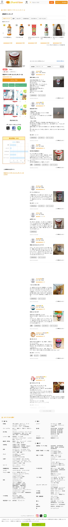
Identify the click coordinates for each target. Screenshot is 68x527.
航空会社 (53, 506)
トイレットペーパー (55, 450)
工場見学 (53, 426)
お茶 (24, 482)
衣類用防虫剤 (62, 469)
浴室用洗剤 (53, 466)
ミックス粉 (20, 436)
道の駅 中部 (53, 431)
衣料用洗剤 (53, 445)
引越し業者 (53, 501)
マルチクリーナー (55, 475)
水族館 (59, 423)
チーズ (27, 423)
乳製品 (4, 423)
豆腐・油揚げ (15, 434)
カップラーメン (16, 449)
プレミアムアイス (16, 466)
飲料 (4, 480)
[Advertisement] (47, 53)
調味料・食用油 (6, 441)
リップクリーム (54, 484)
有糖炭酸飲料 (23, 485)
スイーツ (5, 465)
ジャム (14, 442)
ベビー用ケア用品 (55, 482)
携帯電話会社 (54, 502)
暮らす (39, 443)
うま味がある (26, 18)
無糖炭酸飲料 (15, 485)
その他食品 (5, 495)
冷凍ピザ (28, 446)
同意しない (25, 524)
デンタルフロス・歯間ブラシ (57, 463)
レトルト (30, 438)
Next (64, 33)
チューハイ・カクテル (24, 473)
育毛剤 (63, 491)
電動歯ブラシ (62, 494)
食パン (14, 428)
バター (20, 426)
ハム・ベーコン (28, 431)
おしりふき (57, 481)
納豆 (30, 433)
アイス (23, 465)
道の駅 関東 (59, 429)
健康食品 (22, 468)
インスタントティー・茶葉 (18, 491)
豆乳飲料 (15, 493)
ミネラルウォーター (17, 480)
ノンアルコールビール (17, 475)
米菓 (24, 463)
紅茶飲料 (24, 484)
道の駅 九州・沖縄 (55, 434)
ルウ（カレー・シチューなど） (19, 438)
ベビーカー (53, 480)
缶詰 (14, 439)
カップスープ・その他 (26, 450)
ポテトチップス (27, 461)
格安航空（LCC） (60, 506)
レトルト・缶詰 (6, 436)
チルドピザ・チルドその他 (18, 457)
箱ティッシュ (54, 468)
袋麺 (18, 452)
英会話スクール (54, 504)
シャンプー (53, 458)
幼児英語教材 (62, 504)
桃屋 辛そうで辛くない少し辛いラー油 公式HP (14, 173)
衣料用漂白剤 (60, 445)
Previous (3, 33)
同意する (38, 524)
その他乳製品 (26, 426)
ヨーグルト (15, 425)
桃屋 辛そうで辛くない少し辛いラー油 (16, 10)
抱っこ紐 (61, 478)
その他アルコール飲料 (17, 478)
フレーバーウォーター (17, 481)
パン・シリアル (6, 428)
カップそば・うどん (25, 449)
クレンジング (62, 487)
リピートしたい (42, 18)
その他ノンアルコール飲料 (18, 476)
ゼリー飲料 (23, 487)
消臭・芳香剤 (61, 468)
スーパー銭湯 (54, 425)
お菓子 (4, 459)
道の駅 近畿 (59, 431)
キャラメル (24, 460)
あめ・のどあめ (25, 459)
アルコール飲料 (6, 472)
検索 (51, 2)
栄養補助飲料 (28, 492)
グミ (29, 460)
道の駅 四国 (59, 432)
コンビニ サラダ (25, 470)
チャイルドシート (61, 480)
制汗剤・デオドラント (56, 491)
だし (18, 441)
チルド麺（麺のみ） (17, 455)
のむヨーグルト (22, 425)
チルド (4, 454)
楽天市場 (5, 85)
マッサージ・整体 (55, 497)
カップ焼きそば (16, 450)
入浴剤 (59, 456)
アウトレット (61, 425)
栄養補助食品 (15, 468)
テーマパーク (54, 423)
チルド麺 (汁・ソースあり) (18, 454)
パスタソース (19, 439)
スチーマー (57, 493)
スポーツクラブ (54, 496)
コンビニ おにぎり (17, 470)
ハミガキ (53, 462)
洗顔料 (52, 455)
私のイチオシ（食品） (17, 495)
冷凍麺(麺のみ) (24, 447)
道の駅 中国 (53, 432)
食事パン (19, 428)
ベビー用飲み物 (54, 478)
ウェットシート (54, 472)
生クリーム (22, 423)
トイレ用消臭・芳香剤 (56, 452)
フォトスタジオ (54, 436)
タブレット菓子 (16, 461)
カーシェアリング (55, 508)
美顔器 (52, 493)
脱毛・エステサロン (55, 499)
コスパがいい (34, 18)
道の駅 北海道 (54, 428)
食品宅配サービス (7, 500)
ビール (14, 472)
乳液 (56, 489)
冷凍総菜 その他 (16, 446)
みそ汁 (14, 452)
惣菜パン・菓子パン (26, 428)
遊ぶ (38, 421)
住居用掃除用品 (54, 471)
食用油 (18, 442)
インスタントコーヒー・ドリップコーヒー (22, 489)
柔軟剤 (52, 447)
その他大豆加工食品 (24, 434)
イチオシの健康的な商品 (18, 497)
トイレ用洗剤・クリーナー (57, 453)
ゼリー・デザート (16, 465)
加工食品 (5, 431)
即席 (4, 449)
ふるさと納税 (61, 502)
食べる (5, 421)
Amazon (11, 85)
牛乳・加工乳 (15, 423)
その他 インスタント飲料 (18, 492)
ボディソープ (58, 455)
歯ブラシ (58, 462)
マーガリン (15, 426)
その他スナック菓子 (17, 463)
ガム (22, 461)
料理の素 (15, 436)
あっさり (19, 18)
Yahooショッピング (21, 85)
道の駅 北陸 (53, 429)
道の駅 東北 (60, 428)
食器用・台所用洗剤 (59, 447)
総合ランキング (6, 18)
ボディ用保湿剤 (54, 487)
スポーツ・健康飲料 (17, 482)
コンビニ (5, 470)
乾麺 (21, 452)
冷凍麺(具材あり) (16, 447)
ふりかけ (29, 441)
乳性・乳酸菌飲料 (16, 484)
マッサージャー (54, 494)
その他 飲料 (15, 488)
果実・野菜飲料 (16, 487)
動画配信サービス (55, 438)
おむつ (52, 481)
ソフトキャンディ (16, 460)
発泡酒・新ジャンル (21, 472)
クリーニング (60, 501)
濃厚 (14, 18)
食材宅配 (15, 500)
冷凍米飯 (23, 446)
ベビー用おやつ (61, 477)
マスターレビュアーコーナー (19, 498)
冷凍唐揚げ (23, 444)
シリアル (15, 429)
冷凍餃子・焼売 (16, 444)
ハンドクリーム (54, 486)
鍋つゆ (22, 442)
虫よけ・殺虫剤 (54, 469)
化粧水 (52, 489)
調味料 (5, 10)
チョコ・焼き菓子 (16, 459)
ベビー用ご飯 (54, 477)
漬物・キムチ (25, 433)
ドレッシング (23, 441)
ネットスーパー (21, 500)
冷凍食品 (5, 444)
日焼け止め (60, 489)
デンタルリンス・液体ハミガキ (58, 465)
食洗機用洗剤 (54, 448)
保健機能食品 (6, 468)
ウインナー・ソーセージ (18, 431)
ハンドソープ (54, 456)
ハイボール (15, 473)
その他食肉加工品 (16, 433)
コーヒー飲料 (22, 488)
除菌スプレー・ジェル (56, 474)
